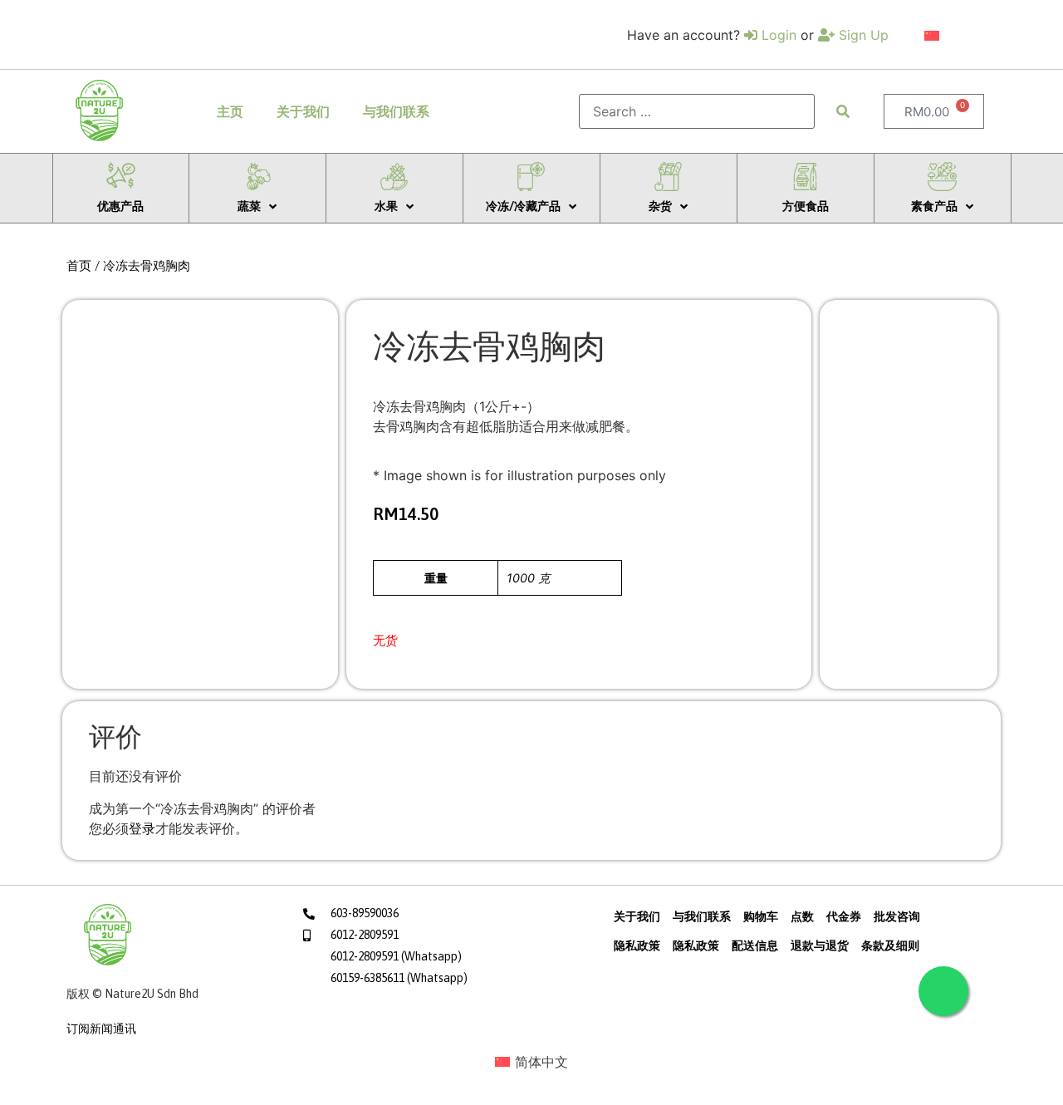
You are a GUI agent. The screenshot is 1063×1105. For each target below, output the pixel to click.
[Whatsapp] (943, 991)
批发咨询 (897, 916)
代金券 (843, 916)
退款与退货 (820, 945)
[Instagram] (345, 1014)
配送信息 (755, 945)
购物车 (760, 916)
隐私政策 (637, 945)
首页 (78, 265)
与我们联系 (396, 111)
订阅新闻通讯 (101, 1028)
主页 (230, 111)
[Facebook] (313, 1014)
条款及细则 (890, 945)
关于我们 (303, 111)
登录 (142, 828)
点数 (802, 916)
